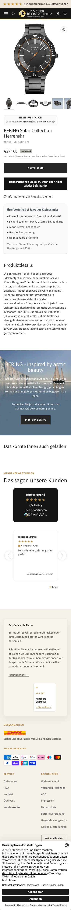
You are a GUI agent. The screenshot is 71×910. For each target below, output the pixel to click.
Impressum (47, 800)
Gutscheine (10, 781)
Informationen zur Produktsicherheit (30, 196)
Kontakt (8, 794)
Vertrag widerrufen (53, 838)
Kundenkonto (12, 807)
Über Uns (9, 800)
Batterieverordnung (53, 813)
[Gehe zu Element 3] (33, 104)
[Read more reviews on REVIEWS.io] (35, 515)
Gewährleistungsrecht (54, 820)
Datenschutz (48, 807)
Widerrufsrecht (50, 781)
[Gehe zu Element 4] (45, 104)
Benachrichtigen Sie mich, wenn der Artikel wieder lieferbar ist (35, 183)
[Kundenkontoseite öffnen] (58, 14)
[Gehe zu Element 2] (21, 104)
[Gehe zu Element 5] (57, 104)
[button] (8, 555)
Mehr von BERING (35, 419)
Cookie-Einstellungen (54, 826)
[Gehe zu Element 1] (9, 104)
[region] (35, 555)
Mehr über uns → (19, 674)
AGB (43, 794)
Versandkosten (23, 156)
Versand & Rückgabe (53, 787)
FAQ (6, 787)
